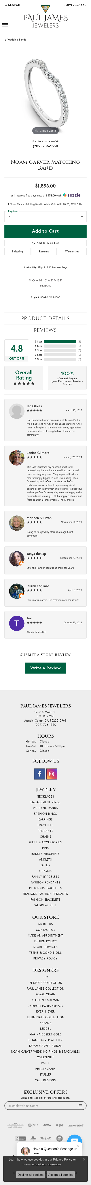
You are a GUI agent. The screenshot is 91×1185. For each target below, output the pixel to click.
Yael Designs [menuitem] (45, 1080)
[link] (75, 5)
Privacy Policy (45, 958)
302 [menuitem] (45, 977)
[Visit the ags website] (15, 1125)
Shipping (17, 251)
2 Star (38, 354)
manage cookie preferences (42, 1164)
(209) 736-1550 (45, 146)
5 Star (38, 341)
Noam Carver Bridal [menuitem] (45, 1046)
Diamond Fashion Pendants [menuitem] (45, 894)
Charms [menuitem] (45, 871)
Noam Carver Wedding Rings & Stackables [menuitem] (45, 1052)
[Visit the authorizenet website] (59, 1138)
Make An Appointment (45, 935)
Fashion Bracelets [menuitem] (45, 900)
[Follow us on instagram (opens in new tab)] (51, 774)
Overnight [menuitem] (45, 1057)
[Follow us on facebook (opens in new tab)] (39, 774)
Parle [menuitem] (45, 1063)
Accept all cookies (60, 1174)
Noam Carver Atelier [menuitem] (45, 1040)
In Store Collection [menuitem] (45, 983)
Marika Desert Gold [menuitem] (45, 1034)
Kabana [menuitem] (45, 1023)
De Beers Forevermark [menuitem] (45, 1006)
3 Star (38, 350)
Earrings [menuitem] (45, 819)
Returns (44, 251)
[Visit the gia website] (33, 1125)
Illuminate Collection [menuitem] (45, 1017)
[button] (12, 5)
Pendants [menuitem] (45, 831)
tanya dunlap (36, 553)
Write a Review (45, 667)
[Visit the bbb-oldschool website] (33, 1138)
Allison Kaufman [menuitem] (45, 1000)
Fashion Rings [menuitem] (45, 814)
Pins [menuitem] (45, 848)
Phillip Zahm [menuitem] (45, 1069)
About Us (45, 924)
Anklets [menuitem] (45, 859)
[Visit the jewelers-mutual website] (76, 1125)
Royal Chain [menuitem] (45, 994)
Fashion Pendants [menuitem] (45, 882)
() (79, 341)
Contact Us (45, 930)
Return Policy (45, 941)
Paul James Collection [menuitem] (45, 989)
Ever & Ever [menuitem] (45, 1011)
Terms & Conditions (45, 953)
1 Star (38, 359)
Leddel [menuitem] (45, 1029)
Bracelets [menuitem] (45, 825)
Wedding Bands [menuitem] (45, 808)
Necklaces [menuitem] (45, 796)
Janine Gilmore (38, 452)
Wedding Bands (17, 39)
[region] (45, 95)
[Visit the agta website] (47, 1125)
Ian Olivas (34, 406)
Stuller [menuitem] (46, 1074)
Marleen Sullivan (39, 518)
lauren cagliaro (38, 586)
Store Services (45, 947)
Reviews (45, 330)
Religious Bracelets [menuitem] (45, 888)
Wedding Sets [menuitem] (45, 905)
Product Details (45, 318)
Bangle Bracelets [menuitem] (45, 854)
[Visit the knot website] (45, 1138)
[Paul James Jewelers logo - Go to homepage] (45, 16)
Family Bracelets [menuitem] (45, 877)
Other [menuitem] (45, 865)
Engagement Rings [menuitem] (45, 802)
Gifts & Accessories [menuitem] (45, 842)
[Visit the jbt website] (59, 1125)
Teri (29, 618)
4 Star (38, 346)
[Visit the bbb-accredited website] (20, 1138)
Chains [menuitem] (45, 837)
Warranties (72, 251)
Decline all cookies (31, 1174)
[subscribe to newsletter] (80, 1105)
